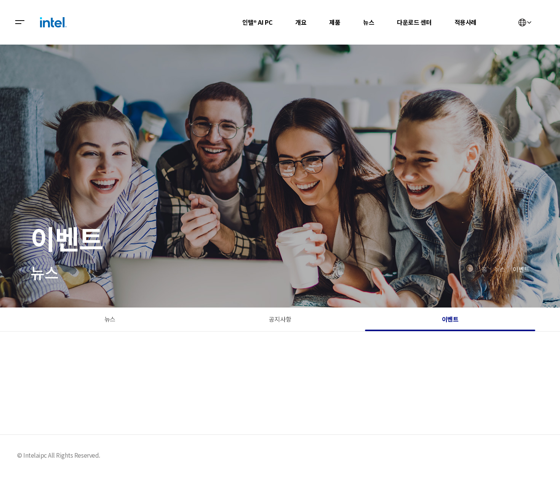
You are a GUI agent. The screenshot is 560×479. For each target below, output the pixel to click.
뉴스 (368, 22)
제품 (334, 22)
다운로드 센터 (414, 22)
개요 (300, 22)
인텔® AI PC (257, 22)
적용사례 (465, 22)
